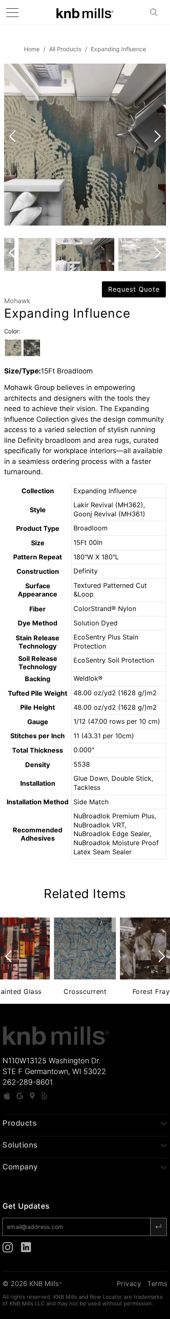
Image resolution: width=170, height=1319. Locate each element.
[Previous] (14, 145)
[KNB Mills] (85, 12)
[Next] (156, 145)
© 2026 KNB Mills (32, 1283)
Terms (157, 1283)
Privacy (129, 1283)
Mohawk (17, 301)
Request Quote (134, 289)
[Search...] (156, 12)
